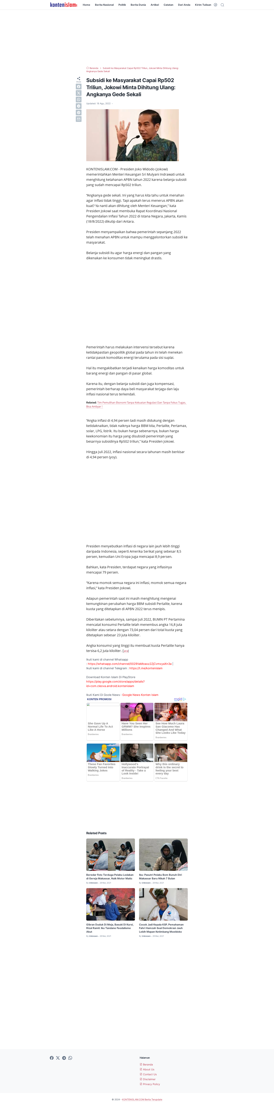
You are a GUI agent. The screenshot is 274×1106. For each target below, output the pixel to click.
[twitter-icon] (58, 1058)
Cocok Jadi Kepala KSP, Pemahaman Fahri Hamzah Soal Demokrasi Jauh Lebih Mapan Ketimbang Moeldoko (161, 928)
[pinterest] (79, 112)
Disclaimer (149, 1079)
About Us (148, 1069)
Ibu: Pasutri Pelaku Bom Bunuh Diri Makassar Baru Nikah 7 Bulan (160, 876)
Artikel (155, 4)
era (126, 651)
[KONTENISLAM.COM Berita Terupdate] (63, 4)
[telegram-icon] (64, 1058)
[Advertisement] (137, 38)
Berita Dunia (138, 4)
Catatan (168, 4)
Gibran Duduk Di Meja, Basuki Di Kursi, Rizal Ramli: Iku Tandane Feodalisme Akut (110, 928)
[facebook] (79, 86)
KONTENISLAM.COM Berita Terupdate (142, 1099)
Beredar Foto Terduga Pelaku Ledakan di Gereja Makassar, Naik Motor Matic (110, 876)
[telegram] (79, 106)
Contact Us (149, 1074)
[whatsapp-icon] (70, 1058)
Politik (122, 4)
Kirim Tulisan (203, 4)
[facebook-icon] (52, 1058)
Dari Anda (184, 4)
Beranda (147, 1064)
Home (86, 4)
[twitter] (79, 93)
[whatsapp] (79, 99)
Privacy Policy (151, 1084)
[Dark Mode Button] (215, 5)
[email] (79, 119)
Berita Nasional (104, 4)
